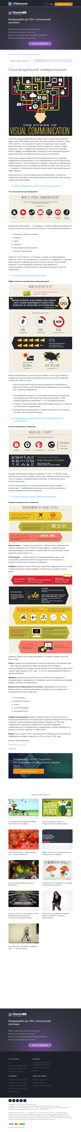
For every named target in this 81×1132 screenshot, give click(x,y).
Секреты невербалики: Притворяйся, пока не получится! (37, 186)
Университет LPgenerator (17, 1066)
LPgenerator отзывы (15, 1071)
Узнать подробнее (40, 44)
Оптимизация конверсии (42, 1086)
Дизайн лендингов (40, 1083)
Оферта (35, 1071)
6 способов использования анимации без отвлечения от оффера (22, 823)
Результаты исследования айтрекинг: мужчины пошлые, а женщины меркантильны (56, 916)
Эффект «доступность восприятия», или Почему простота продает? (56, 853)
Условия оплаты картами (16, 1127)
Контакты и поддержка (41, 1068)
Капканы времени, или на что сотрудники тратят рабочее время (55, 823)
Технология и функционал (18, 1080)
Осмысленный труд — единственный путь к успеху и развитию (22, 853)
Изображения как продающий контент (30, 275)
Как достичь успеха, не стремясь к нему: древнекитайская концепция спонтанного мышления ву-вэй (23, 916)
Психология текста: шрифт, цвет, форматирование (35, 496)
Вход (51, 4)
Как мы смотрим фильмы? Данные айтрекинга (21, 884)
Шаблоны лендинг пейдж (17, 1083)
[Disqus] (40, 979)
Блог (10, 1063)
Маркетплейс (13, 1091)
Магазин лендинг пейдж (17, 1086)
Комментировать (28, 771)
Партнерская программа (17, 1088)
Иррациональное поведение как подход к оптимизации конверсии (57, 884)
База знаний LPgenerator (17, 1068)
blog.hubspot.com (21, 744)
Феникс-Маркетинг (27, 1107)
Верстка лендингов (40, 1080)
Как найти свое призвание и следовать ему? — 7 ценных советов (23, 947)
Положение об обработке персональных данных (42, 1064)
